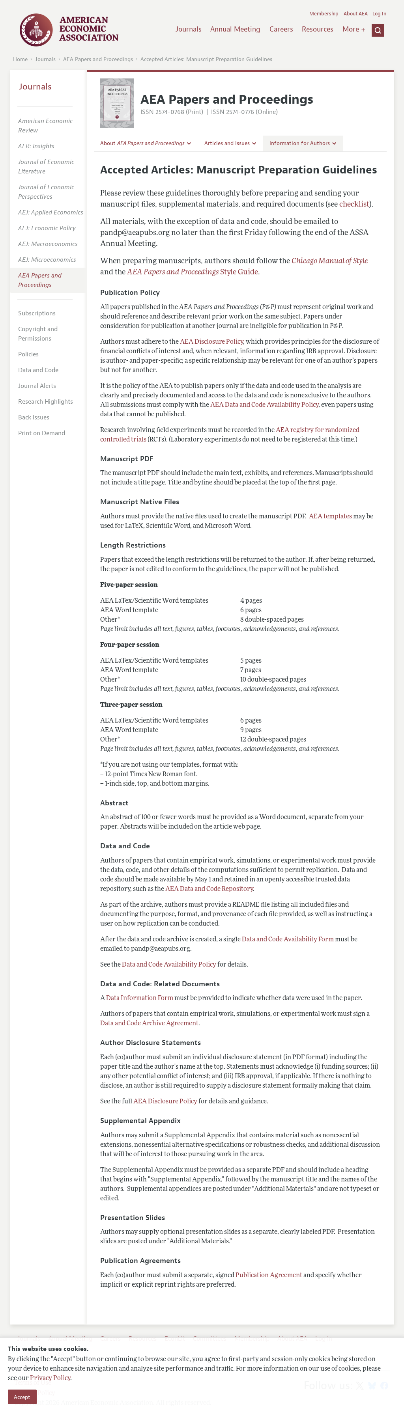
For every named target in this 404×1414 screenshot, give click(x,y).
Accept (22, 1397)
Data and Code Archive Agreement (149, 1024)
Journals (189, 29)
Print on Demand (41, 433)
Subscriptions (37, 313)
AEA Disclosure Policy (211, 342)
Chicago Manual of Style (330, 261)
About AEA (356, 14)
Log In (379, 14)
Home (20, 59)
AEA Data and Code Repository (209, 889)
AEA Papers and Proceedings (98, 59)
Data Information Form (139, 998)
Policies (28, 354)
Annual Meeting (235, 29)
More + (353, 29)
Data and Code (38, 370)
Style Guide (192, 272)
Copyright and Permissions (38, 334)
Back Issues (33, 417)
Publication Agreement (269, 1275)
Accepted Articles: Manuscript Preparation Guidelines (206, 59)
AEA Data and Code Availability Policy (264, 405)
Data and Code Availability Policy (169, 965)
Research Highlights (45, 402)
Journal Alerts (37, 386)
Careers (281, 29)
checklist (354, 205)
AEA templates (330, 517)
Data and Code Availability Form (288, 940)
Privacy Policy (50, 1378)
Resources (317, 29)
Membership (324, 14)
